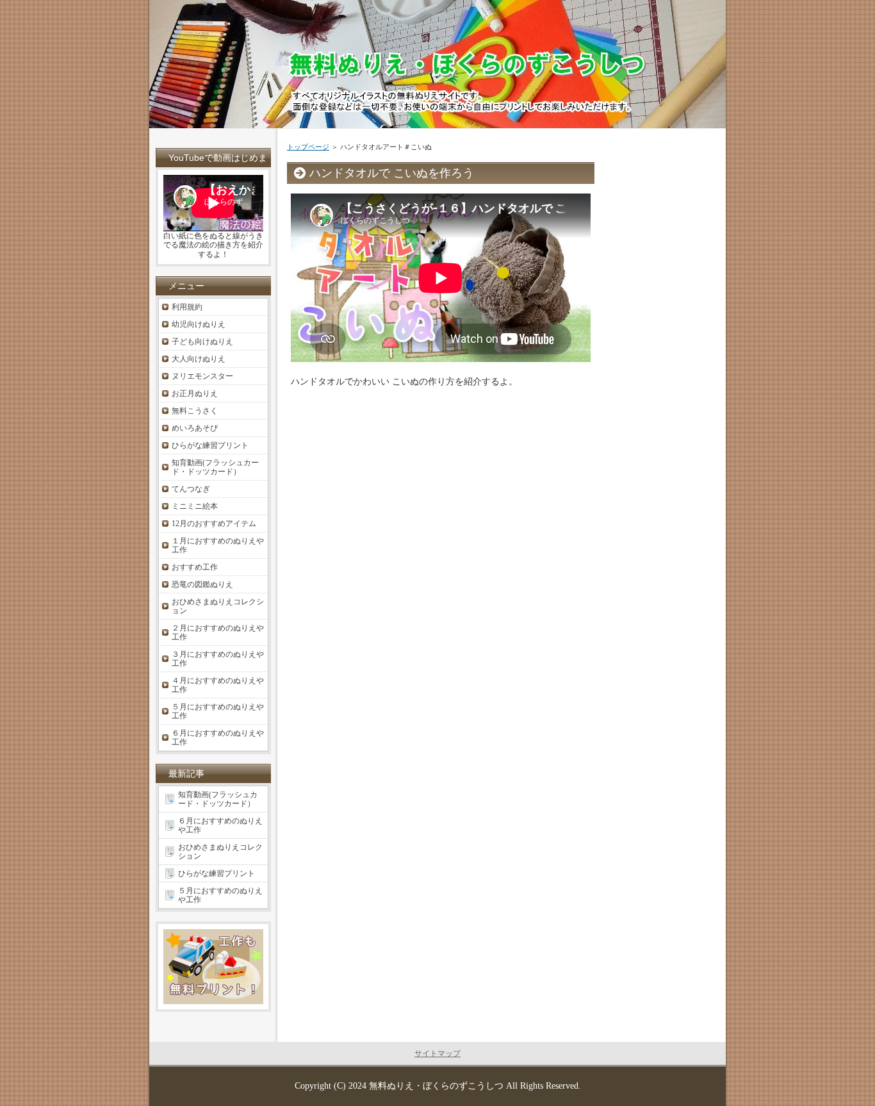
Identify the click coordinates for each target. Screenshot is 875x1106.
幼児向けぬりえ (198, 324)
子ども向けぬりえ (202, 341)
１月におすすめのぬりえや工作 (218, 545)
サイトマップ (437, 1053)
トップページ (308, 147)
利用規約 (187, 306)
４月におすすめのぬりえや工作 (218, 685)
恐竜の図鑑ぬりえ (202, 584)
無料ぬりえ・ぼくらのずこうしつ (436, 1085)
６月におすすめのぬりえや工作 (218, 738)
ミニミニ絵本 (195, 506)
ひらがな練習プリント (210, 445)
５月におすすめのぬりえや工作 (218, 711)
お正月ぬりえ (195, 393)
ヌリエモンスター (202, 376)
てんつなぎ (191, 488)
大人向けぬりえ (198, 358)
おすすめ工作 (195, 567)
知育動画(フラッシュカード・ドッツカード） (215, 467)
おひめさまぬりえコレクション (218, 606)
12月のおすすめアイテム (214, 523)
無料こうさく (195, 410)
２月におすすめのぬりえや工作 (218, 632)
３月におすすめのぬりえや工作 (218, 659)
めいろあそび (195, 428)
